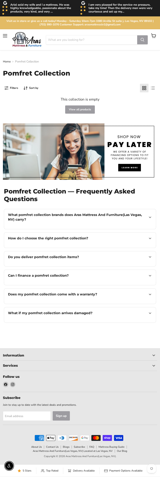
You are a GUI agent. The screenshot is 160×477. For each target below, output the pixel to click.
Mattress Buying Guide (111, 447)
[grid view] (144, 88)
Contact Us (52, 447)
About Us (36, 447)
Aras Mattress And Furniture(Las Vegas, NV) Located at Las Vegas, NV (73, 451)
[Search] (142, 39)
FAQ (91, 447)
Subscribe (79, 447)
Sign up (61, 416)
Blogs (66, 447)
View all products (80, 109)
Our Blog (122, 451)
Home (7, 61)
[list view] (152, 88)
